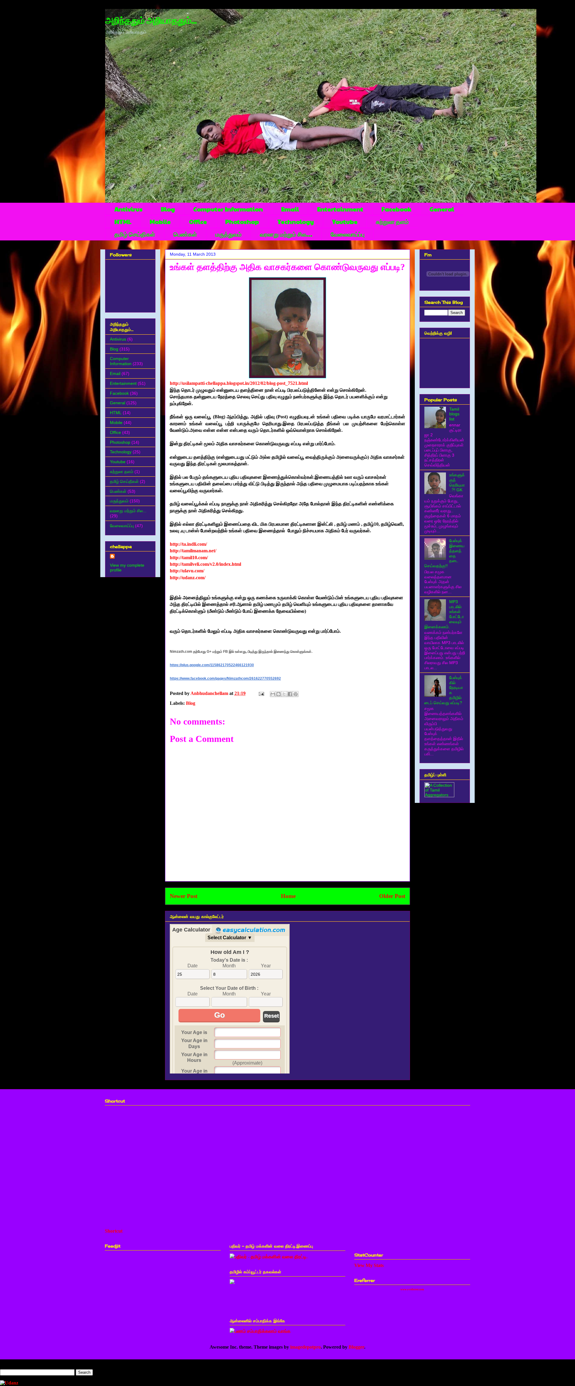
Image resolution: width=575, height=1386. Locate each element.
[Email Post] (260, 693)
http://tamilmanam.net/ (193, 550)
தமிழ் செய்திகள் (134, 234)
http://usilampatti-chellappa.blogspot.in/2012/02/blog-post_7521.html (239, 383)
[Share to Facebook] (290, 694)
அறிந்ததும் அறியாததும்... (151, 21)
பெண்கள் (185, 234)
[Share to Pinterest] (296, 694)
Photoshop (242, 221)
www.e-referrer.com (412, 1289)
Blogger (356, 1347)
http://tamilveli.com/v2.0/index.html (205, 564)
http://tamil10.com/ (189, 557)
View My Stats (369, 1265)
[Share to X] (284, 694)
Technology (295, 221)
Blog (168, 209)
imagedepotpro (305, 1347)
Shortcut (113, 1230)
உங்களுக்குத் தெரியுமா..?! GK (457, 482)
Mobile (160, 221)
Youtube (345, 221)
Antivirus (128, 209)
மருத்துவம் (228, 234)
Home (288, 896)
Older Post (392, 896)
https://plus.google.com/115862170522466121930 (212, 665)
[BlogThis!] (279, 694)
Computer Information (228, 209)
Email (290, 209)
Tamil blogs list (454, 414)
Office (198, 221)
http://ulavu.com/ (187, 570)
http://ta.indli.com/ (188, 544)
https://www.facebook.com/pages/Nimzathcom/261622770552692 (225, 678)
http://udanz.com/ (187, 577)
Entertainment (340, 209)
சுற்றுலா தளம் (392, 221)
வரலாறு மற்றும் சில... (286, 234)
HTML (122, 221)
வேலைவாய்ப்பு (347, 234)
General (441, 209)
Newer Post (183, 896)
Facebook (396, 209)
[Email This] (273, 694)
